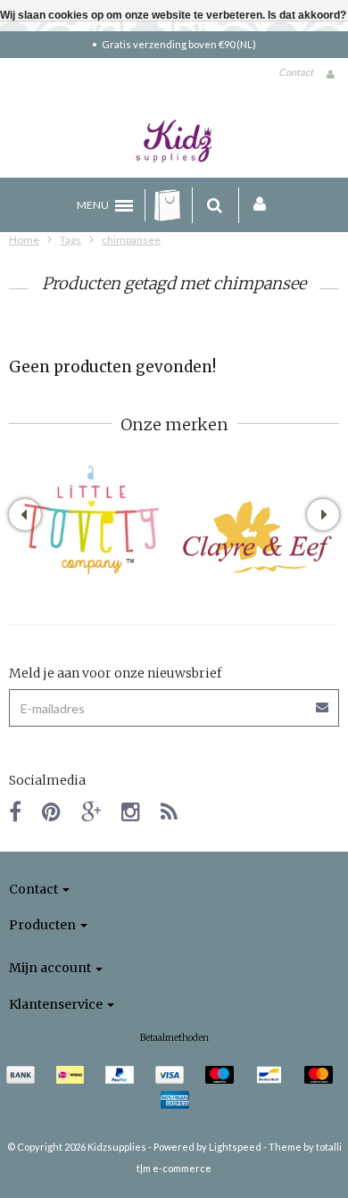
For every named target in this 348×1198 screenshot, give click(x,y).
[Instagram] (130, 811)
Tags (70, 239)
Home (24, 239)
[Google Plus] (91, 811)
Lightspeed (235, 1146)
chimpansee (131, 239)
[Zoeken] (215, 205)
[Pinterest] (51, 811)
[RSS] (169, 811)
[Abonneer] (323, 701)
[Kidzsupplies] (174, 141)
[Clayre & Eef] (256, 537)
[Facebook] (15, 811)
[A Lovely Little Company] (91, 520)
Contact (295, 72)
